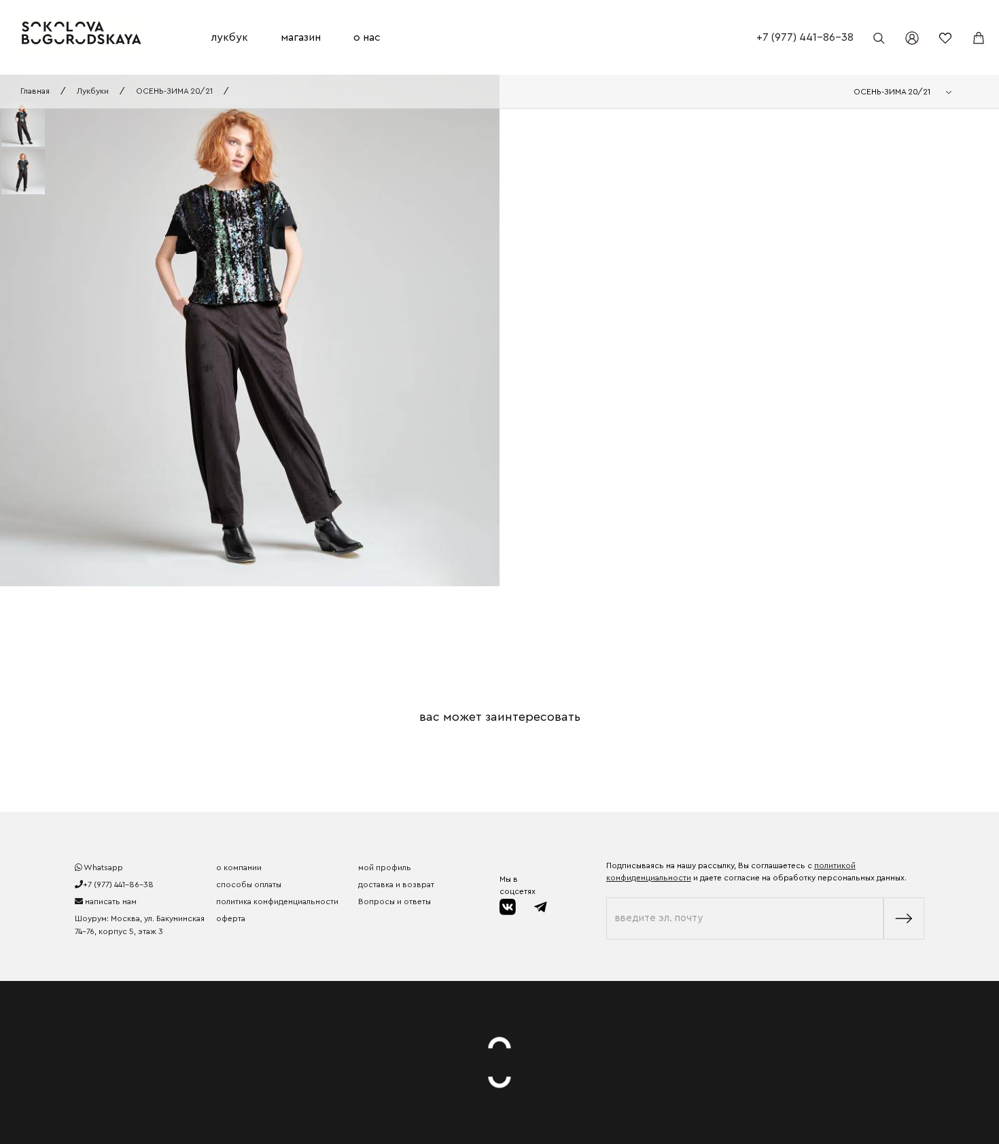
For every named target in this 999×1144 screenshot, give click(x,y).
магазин (301, 37)
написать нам (110, 901)
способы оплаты (248, 884)
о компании (239, 867)
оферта (230, 918)
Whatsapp (102, 867)
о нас (367, 37)
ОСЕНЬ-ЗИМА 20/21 (174, 91)
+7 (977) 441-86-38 (805, 37)
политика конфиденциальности (277, 901)
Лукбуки (93, 91)
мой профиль (384, 867)
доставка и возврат (396, 884)
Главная (35, 91)
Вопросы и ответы (394, 901)
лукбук (229, 37)
